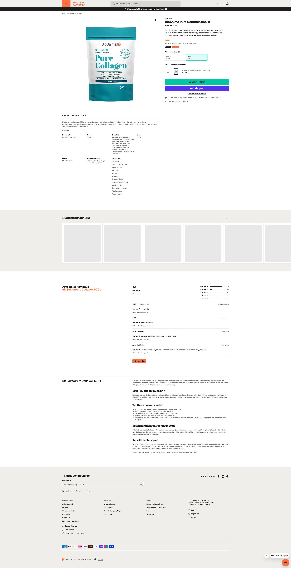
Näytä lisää (139, 361)
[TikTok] (227, 476)
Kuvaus (65, 115)
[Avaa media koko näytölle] (110, 64)
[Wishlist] (222, 3)
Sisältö (75, 115)
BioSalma (168, 19)
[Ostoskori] (227, 3)
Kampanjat (115, 170)
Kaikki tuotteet (117, 167)
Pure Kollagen (117, 191)
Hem (63, 13)
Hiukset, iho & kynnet (119, 164)
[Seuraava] (226, 218)
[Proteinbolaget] (79, 4)
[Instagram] (222, 476)
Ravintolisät (70, 13)
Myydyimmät (116, 185)
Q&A (84, 115)
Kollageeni (80, 13)
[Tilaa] (141, 484)
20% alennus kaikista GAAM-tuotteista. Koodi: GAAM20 (147, 9)
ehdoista (87, 491)
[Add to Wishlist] (155, 19)
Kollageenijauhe (117, 179)
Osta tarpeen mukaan (119, 188)
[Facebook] (218, 476)
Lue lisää (65, 130)
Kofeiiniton (115, 173)
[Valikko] (66, 3)
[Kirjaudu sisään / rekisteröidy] (218, 3)
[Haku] (113, 3)
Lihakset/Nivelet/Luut (120, 182)
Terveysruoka (117, 194)
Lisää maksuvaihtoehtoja (197, 94)
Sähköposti (66, 480)
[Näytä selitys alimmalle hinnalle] (183, 43)
